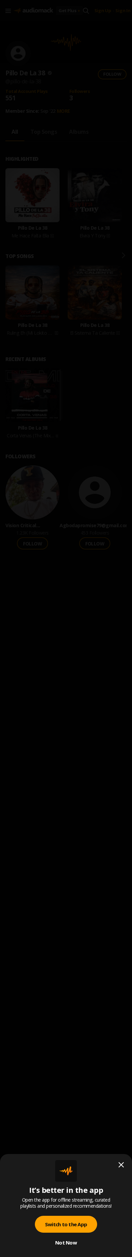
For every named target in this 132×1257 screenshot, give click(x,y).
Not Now (66, 1242)
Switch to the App (66, 1224)
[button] (66, 628)
